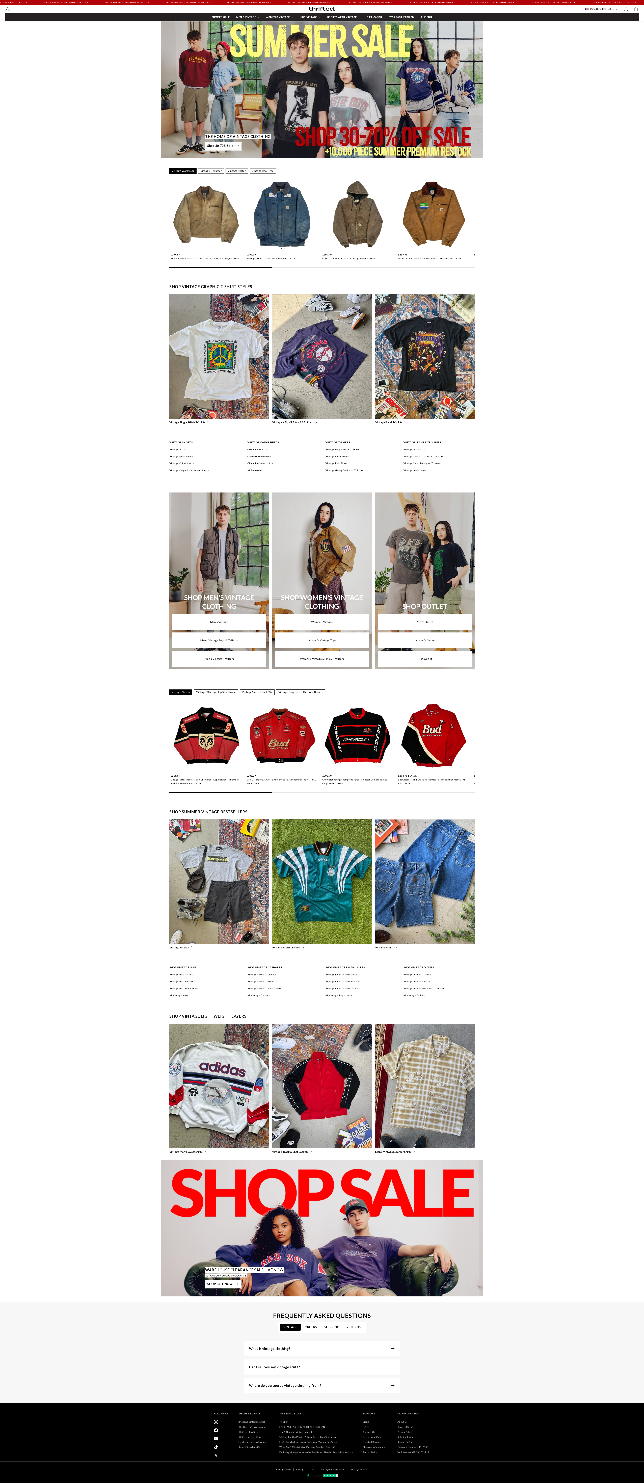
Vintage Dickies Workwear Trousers (424, 988)
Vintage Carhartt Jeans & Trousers (423, 456)
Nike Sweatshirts (257, 449)
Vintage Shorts (384, 947)
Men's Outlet (425, 621)
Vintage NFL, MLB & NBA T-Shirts (293, 422)
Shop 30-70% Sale (220, 146)
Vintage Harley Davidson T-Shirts (344, 470)
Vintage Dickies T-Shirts (417, 974)
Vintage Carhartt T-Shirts (262, 981)
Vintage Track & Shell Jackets (290, 1151)
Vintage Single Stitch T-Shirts (187, 422)
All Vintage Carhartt (259, 995)
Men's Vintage (219, 621)
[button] (7, 9)
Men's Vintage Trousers (219, 658)
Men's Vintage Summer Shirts (393, 1151)
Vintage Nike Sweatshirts (184, 988)
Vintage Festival (179, 947)
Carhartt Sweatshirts (259, 456)
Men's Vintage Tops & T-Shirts (219, 640)
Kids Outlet (425, 658)
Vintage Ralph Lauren (333, 1469)
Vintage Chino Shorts (181, 463)
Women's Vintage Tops (322, 640)
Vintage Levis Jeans (414, 470)
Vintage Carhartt (306, 1469)
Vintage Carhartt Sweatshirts (264, 988)
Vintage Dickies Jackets (417, 981)
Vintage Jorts (177, 449)
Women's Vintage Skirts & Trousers (322, 658)
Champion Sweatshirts (260, 463)
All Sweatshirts (256, 470)
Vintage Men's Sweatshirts (186, 1151)
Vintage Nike (283, 1469)
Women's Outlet (425, 640)
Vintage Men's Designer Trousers (422, 463)
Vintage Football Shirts (286, 947)
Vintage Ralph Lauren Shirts (341, 974)
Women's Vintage (322, 621)
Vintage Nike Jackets (181, 981)
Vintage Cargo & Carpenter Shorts (189, 470)
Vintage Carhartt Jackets (261, 974)
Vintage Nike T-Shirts (181, 974)
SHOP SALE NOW (220, 1284)
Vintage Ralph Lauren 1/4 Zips (342, 988)
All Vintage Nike (178, 995)
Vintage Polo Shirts (336, 463)
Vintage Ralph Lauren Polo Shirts (344, 981)
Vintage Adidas (359, 1469)
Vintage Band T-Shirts (388, 422)
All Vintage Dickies (414, 995)
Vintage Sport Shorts (181, 456)
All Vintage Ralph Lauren (339, 995)
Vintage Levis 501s (414, 449)
